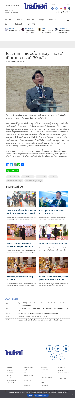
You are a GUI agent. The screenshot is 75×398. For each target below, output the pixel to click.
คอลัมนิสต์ (30, 20)
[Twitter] (57, 8)
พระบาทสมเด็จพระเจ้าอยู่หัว (14, 180)
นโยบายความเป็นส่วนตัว (41, 395)
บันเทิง (7, 24)
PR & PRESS (61, 368)
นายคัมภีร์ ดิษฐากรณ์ (27, 177)
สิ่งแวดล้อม (27, 386)
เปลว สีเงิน (18, 20)
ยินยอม (30, 395)
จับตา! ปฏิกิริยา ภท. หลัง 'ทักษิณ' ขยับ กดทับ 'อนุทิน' (52, 212)
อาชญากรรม (44, 370)
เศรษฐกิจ (41, 20)
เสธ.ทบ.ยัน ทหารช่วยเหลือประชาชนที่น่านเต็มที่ (32, 317)
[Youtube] (61, 8)
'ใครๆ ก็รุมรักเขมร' (14, 31)
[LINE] (62, 357)
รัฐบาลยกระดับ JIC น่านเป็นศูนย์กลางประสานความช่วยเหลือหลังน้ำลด (40, 320)
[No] (73, 394)
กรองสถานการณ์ (28, 368)
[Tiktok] (69, 8)
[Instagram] (65, 8)
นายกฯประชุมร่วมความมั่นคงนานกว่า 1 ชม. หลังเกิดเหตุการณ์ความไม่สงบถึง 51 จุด (43, 309)
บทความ (9, 375)
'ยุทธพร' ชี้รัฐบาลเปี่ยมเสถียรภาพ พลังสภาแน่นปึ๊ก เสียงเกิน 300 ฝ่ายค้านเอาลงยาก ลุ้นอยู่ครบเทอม (43, 304)
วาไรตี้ (25, 370)
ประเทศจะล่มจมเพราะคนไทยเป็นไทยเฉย (30, 32)
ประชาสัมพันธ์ (27, 380)
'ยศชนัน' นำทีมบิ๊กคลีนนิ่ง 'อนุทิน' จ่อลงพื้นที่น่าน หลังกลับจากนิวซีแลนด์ (21, 212)
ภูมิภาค (26, 383)
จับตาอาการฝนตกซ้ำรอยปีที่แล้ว (64, 32)
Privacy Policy (62, 378)
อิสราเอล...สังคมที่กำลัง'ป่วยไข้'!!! (47, 32)
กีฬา (25, 373)
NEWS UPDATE (11, 299)
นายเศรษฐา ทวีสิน (41, 177)
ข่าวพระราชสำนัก (11, 380)
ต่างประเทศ (52, 20)
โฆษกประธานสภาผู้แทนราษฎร (34, 180)
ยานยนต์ (43, 375)
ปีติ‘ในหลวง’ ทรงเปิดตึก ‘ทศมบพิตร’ (53, 243)
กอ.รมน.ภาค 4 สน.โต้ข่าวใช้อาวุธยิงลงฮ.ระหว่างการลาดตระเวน (38, 314)
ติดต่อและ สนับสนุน (63, 373)
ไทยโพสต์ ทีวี (31, 24)
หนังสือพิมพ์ (18, 24)
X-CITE (43, 372)
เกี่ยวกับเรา (61, 370)
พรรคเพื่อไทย (53, 177)
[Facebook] (52, 8)
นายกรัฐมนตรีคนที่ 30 (13, 177)
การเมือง (8, 20)
